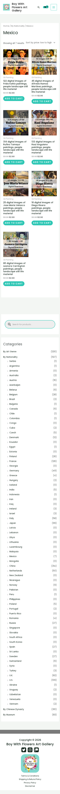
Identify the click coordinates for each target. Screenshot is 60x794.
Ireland (12, 508)
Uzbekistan (15, 694)
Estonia (13, 451)
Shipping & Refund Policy (30, 779)
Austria (13, 380)
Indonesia (14, 494)
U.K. (11, 675)
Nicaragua (14, 580)
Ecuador (13, 442)
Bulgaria (13, 404)
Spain (12, 646)
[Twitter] (23, 749)
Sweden (13, 656)
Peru (11, 594)
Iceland (13, 484)
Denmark (14, 437)
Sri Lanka (13, 651)
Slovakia (13, 632)
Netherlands (15, 570)
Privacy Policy (30, 782)
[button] (38, 7)
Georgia (13, 465)
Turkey (12, 670)
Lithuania (14, 542)
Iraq (11, 504)
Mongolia (14, 561)
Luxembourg (15, 546)
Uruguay (13, 689)
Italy (11, 518)
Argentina (14, 366)
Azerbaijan (14, 385)
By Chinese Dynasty (13, 709)
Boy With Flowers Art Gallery (19, 7)
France (12, 461)
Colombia (14, 418)
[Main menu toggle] (54, 7)
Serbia (12, 361)
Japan (12, 523)
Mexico (13, 556)
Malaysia (13, 551)
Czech (12, 432)
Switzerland (15, 661)
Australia (13, 375)
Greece (13, 475)
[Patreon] (36, 749)
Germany (14, 470)
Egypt (12, 446)
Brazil (12, 399)
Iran (11, 499)
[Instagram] (30, 749)
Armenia (13, 370)
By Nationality (10, 357)
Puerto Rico (15, 613)
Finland (13, 456)
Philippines (14, 599)
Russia (12, 623)
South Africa (15, 637)
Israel (12, 513)
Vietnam (13, 703)
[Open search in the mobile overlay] (30, 324)
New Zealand (16, 575)
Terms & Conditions (30, 776)
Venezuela (14, 699)
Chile (12, 413)
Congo (12, 423)
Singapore (14, 627)
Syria (11, 665)
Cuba (12, 427)
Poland (12, 604)
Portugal (13, 608)
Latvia (12, 527)
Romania (13, 618)
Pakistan (13, 589)
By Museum (9, 714)
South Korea (15, 642)
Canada (13, 408)
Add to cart (14, 98)
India (11, 489)
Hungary (13, 480)
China (12, 565)
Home (6, 26)
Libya (12, 537)
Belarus (13, 389)
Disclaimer (30, 786)
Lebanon (13, 532)
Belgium (13, 394)
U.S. (11, 680)
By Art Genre (9, 351)
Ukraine (13, 684)
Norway (13, 585)
